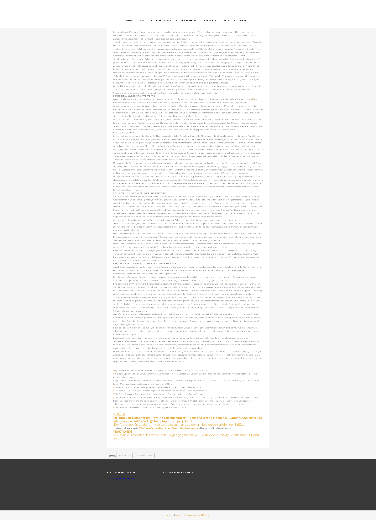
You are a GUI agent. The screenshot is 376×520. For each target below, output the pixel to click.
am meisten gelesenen (164, 424)
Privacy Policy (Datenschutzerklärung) (192, 515)
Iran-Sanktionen (144, 455)
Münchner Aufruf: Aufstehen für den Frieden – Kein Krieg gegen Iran (169, 428)
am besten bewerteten (212, 424)
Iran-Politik (124, 455)
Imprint (170, 515)
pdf (188, 421)
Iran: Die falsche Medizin (169, 418)
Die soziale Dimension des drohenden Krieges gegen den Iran (156, 435)
